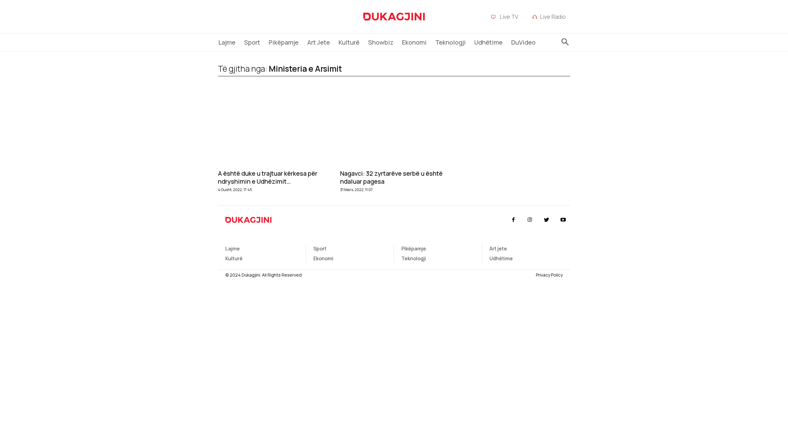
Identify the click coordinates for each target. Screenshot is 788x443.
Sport (320, 248)
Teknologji (413, 258)
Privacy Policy (549, 275)
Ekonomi (323, 258)
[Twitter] (546, 220)
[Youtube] (563, 220)
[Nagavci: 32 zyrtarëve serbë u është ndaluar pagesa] (394, 129)
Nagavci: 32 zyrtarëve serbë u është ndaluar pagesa (391, 178)
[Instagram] (530, 220)
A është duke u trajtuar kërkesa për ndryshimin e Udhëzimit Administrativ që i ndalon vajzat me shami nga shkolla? (268, 178)
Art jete (498, 248)
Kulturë (234, 258)
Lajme (232, 248)
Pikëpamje (413, 248)
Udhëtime (501, 258)
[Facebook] (513, 220)
